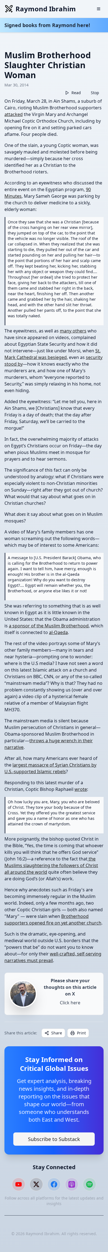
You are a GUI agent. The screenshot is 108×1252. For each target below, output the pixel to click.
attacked (13, 114)
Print (81, 1033)
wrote (80, 789)
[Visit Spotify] (89, 1184)
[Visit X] (36, 1184)
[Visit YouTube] (18, 1184)
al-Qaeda (58, 632)
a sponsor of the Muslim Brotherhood (49, 626)
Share (56, 1033)
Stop (95, 92)
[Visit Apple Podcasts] (71, 1184)
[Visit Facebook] (54, 1184)
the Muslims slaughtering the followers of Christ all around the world (51, 865)
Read (76, 92)
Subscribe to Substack (54, 1139)
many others (73, 331)
